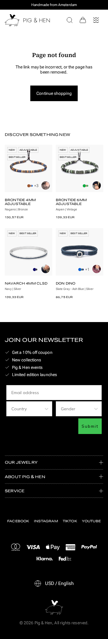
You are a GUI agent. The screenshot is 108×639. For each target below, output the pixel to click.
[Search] (69, 20)
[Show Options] (47, 409)
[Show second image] (45, 185)
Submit (90, 426)
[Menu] (96, 20)
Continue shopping (53, 93)
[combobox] (27, 409)
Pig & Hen (43, 622)
